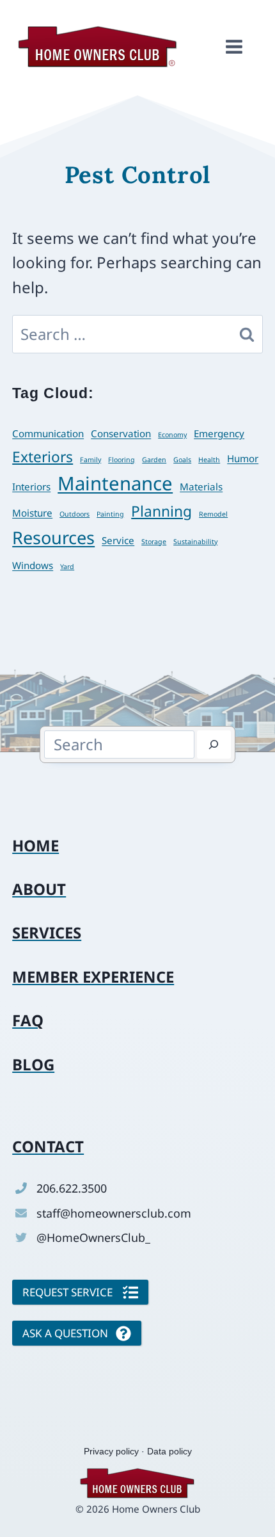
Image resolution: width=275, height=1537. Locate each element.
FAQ (27, 1020)
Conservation (121, 433)
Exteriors (42, 457)
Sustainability (195, 541)
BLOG (33, 1064)
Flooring (121, 459)
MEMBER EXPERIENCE (93, 976)
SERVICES (46, 932)
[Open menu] (234, 47)
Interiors (31, 486)
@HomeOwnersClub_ (93, 1237)
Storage (153, 541)
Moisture (32, 512)
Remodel (213, 514)
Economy (172, 434)
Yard (67, 566)
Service (118, 540)
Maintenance (115, 483)
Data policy (169, 1451)
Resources (53, 537)
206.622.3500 (71, 1188)
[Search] (214, 744)
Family (90, 459)
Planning (161, 511)
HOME (35, 845)
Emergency (219, 433)
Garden (154, 459)
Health (209, 459)
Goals (182, 459)
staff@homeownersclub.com (113, 1213)
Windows (32, 565)
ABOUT (39, 888)
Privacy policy (111, 1451)
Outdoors (74, 514)
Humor (242, 458)
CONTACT (48, 1146)
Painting (110, 514)
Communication (48, 433)
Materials (201, 486)
